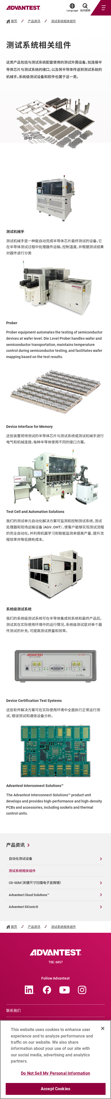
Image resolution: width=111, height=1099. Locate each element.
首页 (14, 21)
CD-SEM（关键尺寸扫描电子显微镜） (35, 883)
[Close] (102, 1028)
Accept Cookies (55, 1088)
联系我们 (13, 1011)
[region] (55, 1059)
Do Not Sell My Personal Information (55, 1073)
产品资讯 (34, 21)
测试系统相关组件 (63, 21)
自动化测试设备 (20, 859)
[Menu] (94, 8)
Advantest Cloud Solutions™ (29, 895)
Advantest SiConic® (23, 907)
